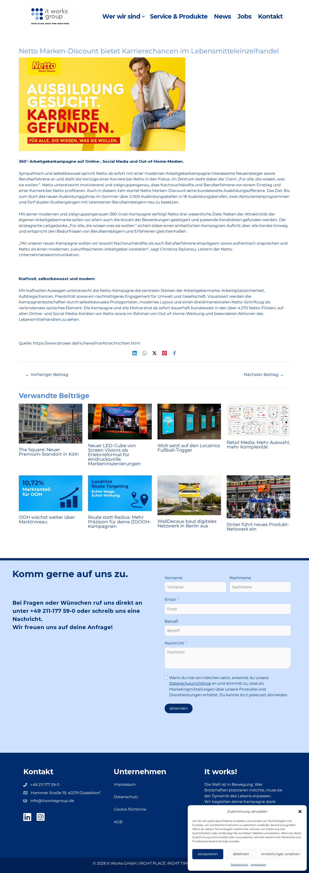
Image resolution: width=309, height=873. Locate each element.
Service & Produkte (178, 16)
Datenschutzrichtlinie (190, 683)
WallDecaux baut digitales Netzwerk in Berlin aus (186, 524)
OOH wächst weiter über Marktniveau (47, 519)
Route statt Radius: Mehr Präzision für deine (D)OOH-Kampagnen (119, 521)
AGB (118, 822)
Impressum (258, 864)
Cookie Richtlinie (130, 809)
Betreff (171, 621)
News (222, 16)
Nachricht (174, 643)
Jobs (245, 16)
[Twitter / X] (154, 353)
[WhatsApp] (144, 353)
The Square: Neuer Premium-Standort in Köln (49, 452)
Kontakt (270, 16)
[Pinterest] (164, 353)
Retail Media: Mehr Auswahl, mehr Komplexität (258, 445)
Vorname (173, 578)
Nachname (240, 578)
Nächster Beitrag (264, 374)
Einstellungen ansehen (280, 854)
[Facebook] (174, 353)
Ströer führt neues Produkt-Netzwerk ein (258, 527)
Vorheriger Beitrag (46, 374)
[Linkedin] (134, 353)
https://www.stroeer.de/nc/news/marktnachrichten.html (86, 343)
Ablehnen (241, 854)
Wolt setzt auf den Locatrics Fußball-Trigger (188, 448)
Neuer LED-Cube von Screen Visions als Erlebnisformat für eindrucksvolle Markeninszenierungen (114, 454)
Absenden (178, 708)
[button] (300, 811)
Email (170, 599)
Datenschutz (239, 864)
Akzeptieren (208, 854)
